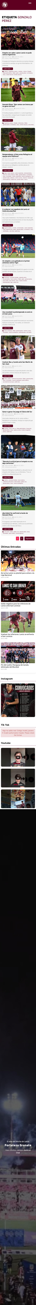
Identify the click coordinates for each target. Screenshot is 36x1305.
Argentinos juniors (13, 71)
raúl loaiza (28, 332)
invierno (25, 330)
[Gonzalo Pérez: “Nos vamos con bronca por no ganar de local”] (18, 90)
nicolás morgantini (25, 430)
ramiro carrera (18, 177)
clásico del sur (12, 428)
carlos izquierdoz (19, 173)
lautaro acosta (17, 430)
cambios (20, 71)
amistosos (6, 277)
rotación (25, 177)
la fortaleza (29, 73)
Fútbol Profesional (14, 58)
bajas (5, 173)
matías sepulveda (16, 176)
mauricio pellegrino (26, 176)
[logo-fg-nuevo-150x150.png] (5, 5)
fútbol (14, 73)
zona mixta (31, 124)
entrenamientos (28, 173)
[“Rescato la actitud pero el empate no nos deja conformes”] (18, 447)
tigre (11, 282)
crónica (25, 71)
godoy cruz (23, 481)
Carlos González (8, 414)
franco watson (11, 174)
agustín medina (8, 227)
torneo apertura (6, 179)
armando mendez (14, 277)
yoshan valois (20, 179)
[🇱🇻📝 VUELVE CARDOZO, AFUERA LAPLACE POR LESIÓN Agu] (18, 700)
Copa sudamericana (7, 229)
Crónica (6, 58)
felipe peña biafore (7, 73)
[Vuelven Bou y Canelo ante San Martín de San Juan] (18, 347)
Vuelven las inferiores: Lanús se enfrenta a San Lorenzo (17, 635)
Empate (29, 71)
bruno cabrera (11, 173)
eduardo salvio (22, 277)
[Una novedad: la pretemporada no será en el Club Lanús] (18, 297)
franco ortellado (8, 330)
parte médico (25, 380)
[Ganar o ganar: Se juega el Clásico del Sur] (18, 397)
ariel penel (6, 531)
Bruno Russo (7, 57)
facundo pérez (6, 279)
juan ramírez (12, 280)
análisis (6, 71)
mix (32, 176)
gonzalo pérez (22, 73)
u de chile (11, 231)
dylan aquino (17, 481)
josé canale (5, 280)
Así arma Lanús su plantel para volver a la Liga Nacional (17, 574)
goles (17, 73)
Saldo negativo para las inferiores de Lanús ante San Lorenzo (15, 605)
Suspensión (30, 177)
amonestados (20, 227)
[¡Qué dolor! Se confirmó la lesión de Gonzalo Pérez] (18, 498)
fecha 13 (5, 174)
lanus (4, 74)
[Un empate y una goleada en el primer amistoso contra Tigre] (18, 246)
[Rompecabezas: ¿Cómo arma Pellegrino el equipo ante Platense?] (18, 139)
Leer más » (8, 68)
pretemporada (6, 282)
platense (12, 177)
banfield (6, 428)
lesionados (8, 176)
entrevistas (21, 123)
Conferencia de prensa (10, 467)
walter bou (13, 179)
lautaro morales (23, 280)
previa (4, 431)
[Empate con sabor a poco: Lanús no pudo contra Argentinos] (18, 38)
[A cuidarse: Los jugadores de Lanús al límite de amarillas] (18, 194)
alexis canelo (7, 378)
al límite (14, 227)
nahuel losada (6, 177)
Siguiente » (29, 538)
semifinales (6, 231)
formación (28, 428)
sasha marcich (9, 74)
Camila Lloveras (8, 108)
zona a (25, 179)
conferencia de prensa (16, 378)
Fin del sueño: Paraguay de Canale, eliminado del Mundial (15, 666)
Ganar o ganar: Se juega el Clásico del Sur (17, 412)
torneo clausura (18, 74)
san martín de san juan (8, 381)
